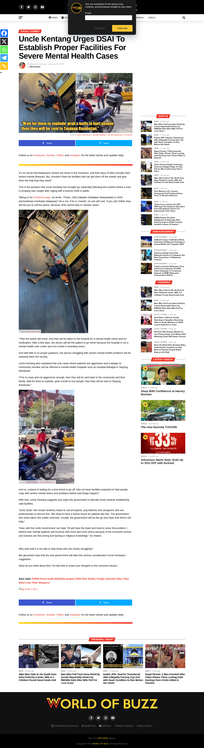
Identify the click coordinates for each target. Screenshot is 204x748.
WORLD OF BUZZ (101, 744)
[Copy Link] (4, 66)
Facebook (38, 155)
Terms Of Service (124, 726)
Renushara (35, 67)
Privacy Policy (145, 726)
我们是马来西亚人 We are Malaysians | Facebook (113, 135)
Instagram (75, 155)
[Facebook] (4, 33)
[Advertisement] (163, 92)
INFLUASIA (103, 738)
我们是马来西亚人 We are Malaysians (40, 482)
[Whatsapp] (4, 49)
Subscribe (122, 28)
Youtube (50, 155)
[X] (4, 41)
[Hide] (1, 72)
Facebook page (42, 197)
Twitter (59, 155)
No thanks (100, 28)
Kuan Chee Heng (83, 135)
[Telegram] (4, 58)
